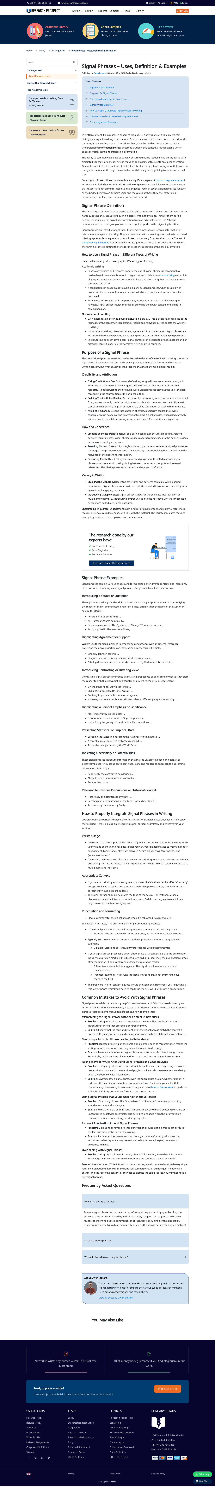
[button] (29, 1474)
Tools (128, 10)
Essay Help (116, 1422)
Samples (115, 10)
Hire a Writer (164, 27)
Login (185, 2)
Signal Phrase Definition (100, 87)
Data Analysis (117, 1442)
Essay (71, 1417)
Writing (76, 10)
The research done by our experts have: (107, 99)
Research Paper (76, 1452)
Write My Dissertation (122, 1432)
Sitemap (30, 1452)
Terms (71, 1473)
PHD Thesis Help (119, 1457)
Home (29, 50)
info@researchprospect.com (74, 2)
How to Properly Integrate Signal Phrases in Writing (114, 110)
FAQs (175, 2)
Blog (70, 1442)
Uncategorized (57, 50)
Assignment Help (119, 1427)
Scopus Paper (117, 1437)
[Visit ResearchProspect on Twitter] (35, 1458)
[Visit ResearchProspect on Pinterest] (49, 1458)
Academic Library (56, 27)
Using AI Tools (76, 1457)
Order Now (182, 10)
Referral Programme (37, 1442)
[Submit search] (74, 62)
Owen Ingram (100, 73)
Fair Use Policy (34, 1417)
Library (140, 10)
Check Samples (111, 27)
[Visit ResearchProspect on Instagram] (42, 1458)
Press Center (33, 1432)
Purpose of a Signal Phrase (101, 93)
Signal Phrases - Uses (39, 76)
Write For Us (33, 1437)
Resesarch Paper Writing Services (111, 563)
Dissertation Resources (81, 1422)
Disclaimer (115, 1473)
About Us (31, 1427)
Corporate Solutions (37, 1447)
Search (151, 2)
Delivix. (113, 1481)
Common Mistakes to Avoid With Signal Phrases (112, 116)
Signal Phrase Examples (99, 104)
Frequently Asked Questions (102, 122)
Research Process (78, 1432)
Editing (89, 10)
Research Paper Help (121, 1417)
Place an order (167, 1389)
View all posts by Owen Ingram (116, 1297)
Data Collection (118, 1452)
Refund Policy (33, 1422)
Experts (102, 10)
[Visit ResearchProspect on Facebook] (29, 1458)
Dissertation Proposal (122, 1447)
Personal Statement (79, 1447)
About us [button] (162, 2)
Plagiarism (74, 1427)
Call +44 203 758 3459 (40, 2)
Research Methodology (81, 1437)
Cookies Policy (158, 1473)
